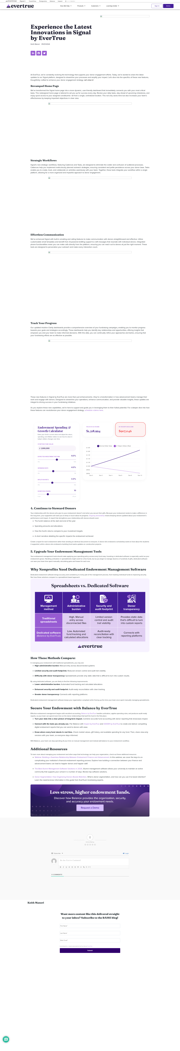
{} (86, 867)
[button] (33, 53)
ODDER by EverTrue (112, 724)
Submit (90, 950)
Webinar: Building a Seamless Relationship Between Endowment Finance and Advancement (72, 757)
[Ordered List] (72, 867)
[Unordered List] (75, 867)
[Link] (83, 867)
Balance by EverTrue (88, 713)
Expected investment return (49, 456)
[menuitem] (66, 6)
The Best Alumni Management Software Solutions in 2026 (58, 769)
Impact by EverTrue (91, 724)
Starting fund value (45, 444)
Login (127, 853)
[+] (89, 867)
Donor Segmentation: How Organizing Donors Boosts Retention (60, 777)
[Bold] (60, 867)
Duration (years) (44, 491)
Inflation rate (43, 479)
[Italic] (63, 867)
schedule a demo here (94, 410)
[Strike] (69, 867)
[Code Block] (80, 867)
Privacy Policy (89, 946)
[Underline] (66, 867)
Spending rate (43, 468)
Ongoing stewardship (96, 516)
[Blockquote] (78, 867)
